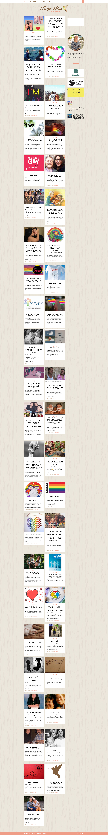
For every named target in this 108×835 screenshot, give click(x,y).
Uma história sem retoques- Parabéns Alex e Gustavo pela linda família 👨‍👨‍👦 (55, 387)
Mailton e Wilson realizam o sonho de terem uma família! (33, 643)
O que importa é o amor (55, 283)
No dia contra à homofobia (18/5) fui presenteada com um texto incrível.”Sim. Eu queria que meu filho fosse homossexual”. (34, 385)
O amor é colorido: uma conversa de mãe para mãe (55, 65)
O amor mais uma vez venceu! (55, 676)
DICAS (39, 1)
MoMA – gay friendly (55, 496)
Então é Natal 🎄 (33, 501)
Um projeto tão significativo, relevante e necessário (34, 315)
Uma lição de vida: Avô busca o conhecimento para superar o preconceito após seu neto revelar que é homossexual (55, 211)
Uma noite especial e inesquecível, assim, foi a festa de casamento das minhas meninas (33, 350)
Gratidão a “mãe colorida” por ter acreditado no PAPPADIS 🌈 (34, 104)
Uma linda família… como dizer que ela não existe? (34, 573)
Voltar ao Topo (80, 833)
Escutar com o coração (33, 782)
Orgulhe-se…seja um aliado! (55, 574)
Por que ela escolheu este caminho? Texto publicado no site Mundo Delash (34, 280)
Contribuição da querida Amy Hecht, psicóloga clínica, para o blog (33, 714)
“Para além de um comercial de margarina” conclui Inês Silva (55, 315)
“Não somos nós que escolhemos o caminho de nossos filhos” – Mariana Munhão (33, 678)
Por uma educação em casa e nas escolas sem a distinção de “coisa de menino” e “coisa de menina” (55, 462)
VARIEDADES (43, 1)
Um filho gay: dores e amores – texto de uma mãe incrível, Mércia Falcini (55, 140)
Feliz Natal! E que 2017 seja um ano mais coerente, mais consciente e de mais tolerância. (55, 248)
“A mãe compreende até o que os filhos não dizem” (55, 176)
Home (25, 1)
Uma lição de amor (55, 348)
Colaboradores (33, 710)
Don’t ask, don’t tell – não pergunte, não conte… (33, 748)
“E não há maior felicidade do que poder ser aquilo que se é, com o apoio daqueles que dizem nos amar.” (55, 106)
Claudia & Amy (55, 712)
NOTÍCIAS (34, 1)
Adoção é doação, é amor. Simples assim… (55, 640)
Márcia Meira (34, 42)
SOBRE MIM (29, 1)
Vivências (34, 32)
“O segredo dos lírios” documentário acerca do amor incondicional (34, 140)
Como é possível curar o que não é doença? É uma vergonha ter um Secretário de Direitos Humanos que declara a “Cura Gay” (55, 420)
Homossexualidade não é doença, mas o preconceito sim (33, 606)
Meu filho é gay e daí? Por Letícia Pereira (33, 174)
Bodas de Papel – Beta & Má (33, 535)
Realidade (55, 750)
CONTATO (49, 1)
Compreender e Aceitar (34, 814)
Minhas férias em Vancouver (33, 207)
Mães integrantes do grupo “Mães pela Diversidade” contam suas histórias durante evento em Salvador (55, 608)
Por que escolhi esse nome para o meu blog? (55, 783)
